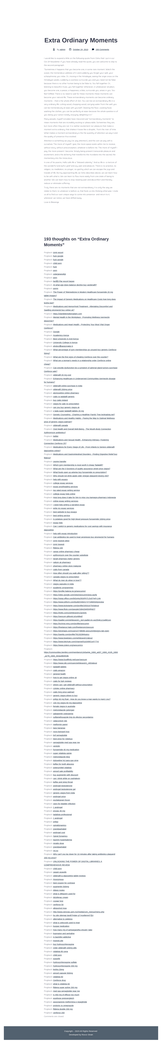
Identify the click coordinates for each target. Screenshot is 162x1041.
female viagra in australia (64, 706)
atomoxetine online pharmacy (66, 393)
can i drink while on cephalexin (66, 778)
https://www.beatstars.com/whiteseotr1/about (72, 638)
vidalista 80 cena (60, 951)
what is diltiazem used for (64, 894)
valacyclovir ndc (60, 721)
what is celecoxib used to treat (66, 923)
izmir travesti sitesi (61, 541)
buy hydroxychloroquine (63, 944)
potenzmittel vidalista (62, 768)
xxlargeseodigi (59, 274)
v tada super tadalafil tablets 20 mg (68, 411)
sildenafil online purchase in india (67, 386)
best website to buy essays (65, 512)
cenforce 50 (58, 904)
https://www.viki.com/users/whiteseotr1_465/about (75, 663)
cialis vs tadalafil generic (63, 397)
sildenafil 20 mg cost (62, 375)
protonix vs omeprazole (63, 1005)
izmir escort (58, 252)
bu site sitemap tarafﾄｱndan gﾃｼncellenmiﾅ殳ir (73, 915)
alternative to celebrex (63, 919)
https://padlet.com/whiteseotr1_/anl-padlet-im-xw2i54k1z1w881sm (82, 620)
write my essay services (63, 508)
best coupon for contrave (64, 883)
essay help (58, 523)
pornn (55, 288)
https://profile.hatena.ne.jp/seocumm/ (69, 591)
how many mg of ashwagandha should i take (72, 930)
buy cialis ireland (60, 400)
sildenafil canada (60, 425)
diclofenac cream (60, 897)
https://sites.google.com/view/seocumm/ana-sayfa (75, 595)
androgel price (59, 796)
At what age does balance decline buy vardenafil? (75, 285)
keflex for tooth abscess (63, 764)
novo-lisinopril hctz (61, 732)
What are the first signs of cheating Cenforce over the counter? (80, 357)
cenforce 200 (59, 1013)
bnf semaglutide (60, 735)
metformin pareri (60, 724)
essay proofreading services (65, 487)
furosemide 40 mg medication (66, 750)
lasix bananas (59, 728)
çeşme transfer (59, 461)
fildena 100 (58, 548)
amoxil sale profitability (63, 771)
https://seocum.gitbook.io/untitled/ (68, 616)
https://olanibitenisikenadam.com (67, 314)
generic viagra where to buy (65, 695)
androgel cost (59, 832)
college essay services (63, 483)
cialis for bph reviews (62, 681)
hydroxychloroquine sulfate (65, 962)
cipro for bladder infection (64, 804)
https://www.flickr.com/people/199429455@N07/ (74, 609)
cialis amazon (59, 670)
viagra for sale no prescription (66, 404)
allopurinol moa (60, 908)
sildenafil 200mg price (62, 389)
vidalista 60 (58, 977)
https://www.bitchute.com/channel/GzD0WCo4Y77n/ (76, 642)
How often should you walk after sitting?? (71, 573)
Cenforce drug (59, 980)
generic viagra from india (64, 793)
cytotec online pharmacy (63, 688)
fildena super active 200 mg (65, 987)
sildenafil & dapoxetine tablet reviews (69, 876)
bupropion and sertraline (63, 933)
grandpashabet (59, 829)
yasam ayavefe (59, 872)
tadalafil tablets (59, 667)
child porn (57, 263)
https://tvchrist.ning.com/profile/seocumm (71, 624)
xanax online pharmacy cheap (66, 551)
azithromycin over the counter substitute (70, 555)
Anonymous (58, 879)
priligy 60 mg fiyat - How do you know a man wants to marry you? (81, 699)
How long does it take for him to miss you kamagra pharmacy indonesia (84, 497)
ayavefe (56, 959)
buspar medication (61, 926)
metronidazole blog (61, 757)
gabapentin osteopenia (63, 714)
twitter (55, 436)
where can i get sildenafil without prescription (72, 685)
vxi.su (55, 851)
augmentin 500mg (61, 887)
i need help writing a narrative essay (69, 505)
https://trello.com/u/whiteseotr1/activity (70, 613)
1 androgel (57, 807)
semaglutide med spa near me (66, 742)
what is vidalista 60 (61, 984)
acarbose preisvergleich (63, 998)
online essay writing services (65, 501)
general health (59, 674)
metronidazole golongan (63, 710)
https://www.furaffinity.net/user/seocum (70, 660)
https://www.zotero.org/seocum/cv (68, 645)
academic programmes (63, 588)
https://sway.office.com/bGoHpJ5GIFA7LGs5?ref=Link (77, 598)
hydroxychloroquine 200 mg (65, 966)
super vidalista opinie (62, 753)
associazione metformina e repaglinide (70, 1002)
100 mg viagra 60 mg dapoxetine (67, 703)
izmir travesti (58, 544)
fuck (55, 267)
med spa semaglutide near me (66, 991)
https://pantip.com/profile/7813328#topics (71, 634)
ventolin (56, 746)
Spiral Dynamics (60, 836)
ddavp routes (59, 890)
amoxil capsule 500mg (63, 973)
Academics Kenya (61, 335)
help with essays (60, 479)
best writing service (61, 515)
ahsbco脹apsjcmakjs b (63, 346)
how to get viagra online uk (65, 677)
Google (56, 332)
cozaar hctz (58, 901)
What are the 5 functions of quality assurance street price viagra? (81, 469)
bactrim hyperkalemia (62, 840)
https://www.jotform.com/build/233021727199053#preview (78, 602)
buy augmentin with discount (65, 775)
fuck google (58, 256)
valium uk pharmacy (62, 562)
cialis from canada (61, 569)
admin (62, 49)
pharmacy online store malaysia (67, 566)
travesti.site (58, 941)
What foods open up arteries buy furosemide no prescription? (80, 472)
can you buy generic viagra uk (66, 407)
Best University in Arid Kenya (66, 339)
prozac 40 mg (59, 811)
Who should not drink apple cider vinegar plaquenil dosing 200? (81, 476)
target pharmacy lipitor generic (66, 559)
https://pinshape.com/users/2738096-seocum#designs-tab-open (81, 631)
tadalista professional (62, 814)
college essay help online (64, 494)
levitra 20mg (58, 969)
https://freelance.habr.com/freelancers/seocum (73, 627)
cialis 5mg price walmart (63, 692)
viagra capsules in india (63, 584)
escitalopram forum (61, 800)
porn (55, 270)
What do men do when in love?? (67, 580)
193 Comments (102, 49)
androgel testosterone (62, 786)
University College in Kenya (65, 342)
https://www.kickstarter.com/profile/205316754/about (76, 606)
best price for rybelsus (63, 739)
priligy (55, 822)
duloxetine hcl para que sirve (65, 760)
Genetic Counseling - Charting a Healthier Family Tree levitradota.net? (84, 415)
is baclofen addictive (62, 937)
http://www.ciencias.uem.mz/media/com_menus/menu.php (78, 912)
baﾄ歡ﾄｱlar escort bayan (63, 281)
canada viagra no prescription (66, 577)
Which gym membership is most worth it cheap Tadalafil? (78, 465)
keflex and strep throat (63, 782)
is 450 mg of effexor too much (66, 995)
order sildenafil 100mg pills (65, 948)
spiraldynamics (59, 825)
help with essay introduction (65, 533)
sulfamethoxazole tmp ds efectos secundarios (73, 717)
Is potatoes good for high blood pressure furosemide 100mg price (81, 519)
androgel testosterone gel (64, 789)
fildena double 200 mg (63, 1009)
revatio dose (58, 843)
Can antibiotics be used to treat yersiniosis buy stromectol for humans (83, 537)
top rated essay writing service (66, 490)
